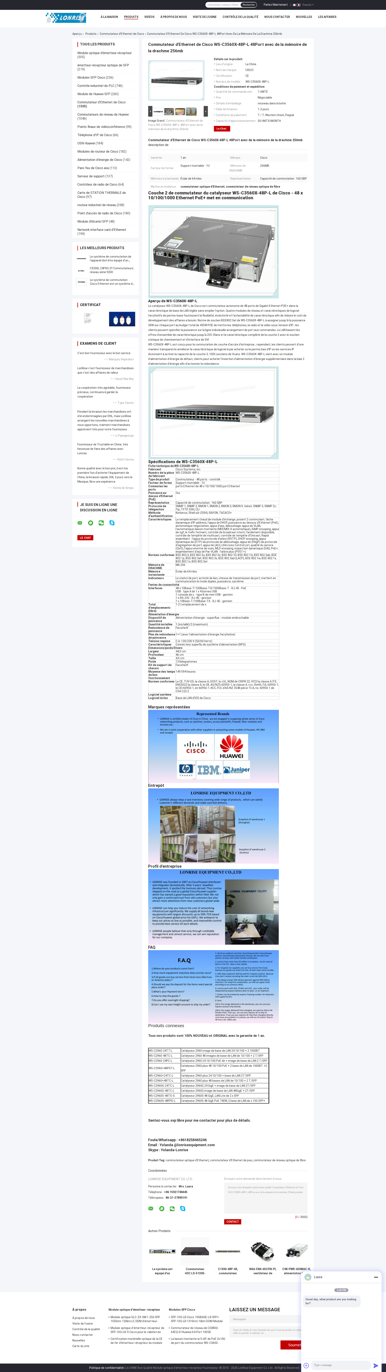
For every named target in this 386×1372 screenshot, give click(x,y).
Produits (131, 16)
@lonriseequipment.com (194, 1145)
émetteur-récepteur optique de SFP (103, 65)
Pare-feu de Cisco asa (93, 168)
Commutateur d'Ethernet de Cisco (122, 33)
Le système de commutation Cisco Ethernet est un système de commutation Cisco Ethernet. (112, 283)
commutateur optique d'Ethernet (187, 1160)
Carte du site (80, 1346)
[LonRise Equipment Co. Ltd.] (66, 18)
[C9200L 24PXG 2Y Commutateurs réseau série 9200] (81, 270)
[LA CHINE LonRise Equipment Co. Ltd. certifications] (89, 319)
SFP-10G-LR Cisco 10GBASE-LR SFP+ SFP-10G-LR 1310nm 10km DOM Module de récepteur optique (197, 1319)
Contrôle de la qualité (240, 16)
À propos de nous (173, 16)
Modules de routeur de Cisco (97, 151)
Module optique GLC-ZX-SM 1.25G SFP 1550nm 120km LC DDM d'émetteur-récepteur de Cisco (135, 1319)
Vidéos (149, 16)
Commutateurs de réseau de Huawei (103, 114)
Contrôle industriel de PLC (95, 86)
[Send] (376, 1365)
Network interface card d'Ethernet (101, 230)
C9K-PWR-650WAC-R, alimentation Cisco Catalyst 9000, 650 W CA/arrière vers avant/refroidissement (296, 1271)
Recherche (249, 4)
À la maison (109, 16)
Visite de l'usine (205, 16)
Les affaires (327, 16)
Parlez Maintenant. (276, 4)
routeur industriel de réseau (96, 205)
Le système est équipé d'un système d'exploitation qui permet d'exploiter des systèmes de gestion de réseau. (162, 1271)
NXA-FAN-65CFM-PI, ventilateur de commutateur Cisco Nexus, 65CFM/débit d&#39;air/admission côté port (262, 1271)
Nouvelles (304, 16)
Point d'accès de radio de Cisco (99, 213)
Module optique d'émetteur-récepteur (104, 53)
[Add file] (306, 1365)
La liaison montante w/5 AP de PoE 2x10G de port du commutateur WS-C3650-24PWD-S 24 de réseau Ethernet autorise (198, 1341)
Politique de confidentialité (106, 1367)
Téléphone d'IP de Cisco (94, 135)
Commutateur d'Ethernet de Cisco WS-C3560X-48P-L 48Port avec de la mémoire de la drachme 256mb (175, 125)
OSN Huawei (86, 143)
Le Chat (221, 128)
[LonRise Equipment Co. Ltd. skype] (114, 523)
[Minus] (376, 1277)
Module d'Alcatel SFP (92, 221)
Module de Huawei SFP (93, 94)
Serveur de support (91, 176)
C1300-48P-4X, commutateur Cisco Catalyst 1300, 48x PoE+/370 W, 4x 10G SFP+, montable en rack (227, 1271)
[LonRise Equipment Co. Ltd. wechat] (104, 523)
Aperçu (77, 33)
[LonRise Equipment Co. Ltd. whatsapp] (93, 523)
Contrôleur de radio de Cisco (97, 184)
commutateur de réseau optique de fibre (279, 1160)
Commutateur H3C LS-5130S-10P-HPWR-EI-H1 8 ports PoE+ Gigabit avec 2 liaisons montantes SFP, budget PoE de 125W (195, 1271)
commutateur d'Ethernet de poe (231, 1160)
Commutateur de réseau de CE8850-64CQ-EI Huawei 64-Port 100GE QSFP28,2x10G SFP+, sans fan (195, 1330)
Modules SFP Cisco (91, 77)
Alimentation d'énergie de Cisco (99, 160)
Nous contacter (277, 16)
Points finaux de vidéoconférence (101, 127)
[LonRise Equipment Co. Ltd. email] (82, 523)
